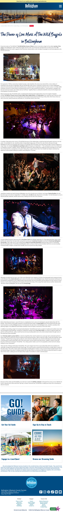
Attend (31, 504)
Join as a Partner (44, 502)
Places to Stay (19, 501)
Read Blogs (19, 505)
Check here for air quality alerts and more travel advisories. (31, 1)
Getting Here (19, 503)
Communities (31, 503)
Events (31, 501)
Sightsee (19, 504)
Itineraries (19, 502)
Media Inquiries (43, 503)
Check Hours (21, 491)
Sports (43, 504)
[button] (55, 508)
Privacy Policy (43, 507)
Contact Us (31, 505)
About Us (44, 505)
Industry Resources (43, 501)
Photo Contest (31, 502)
